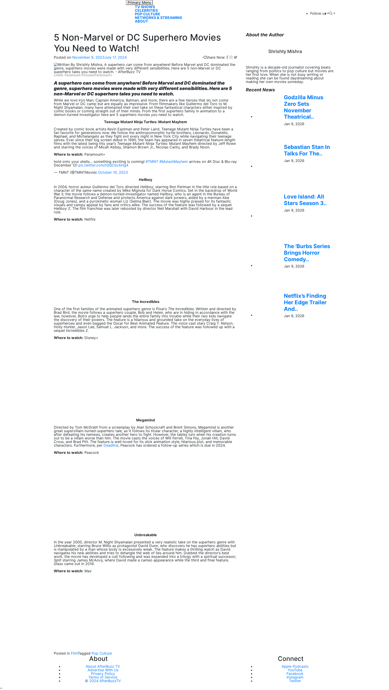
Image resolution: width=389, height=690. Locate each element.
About (141, 21)
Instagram (295, 677)
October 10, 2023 (113, 172)
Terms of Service (102, 677)
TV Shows (145, 7)
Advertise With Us (103, 670)
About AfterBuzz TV (103, 666)
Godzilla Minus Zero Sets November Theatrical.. (303, 107)
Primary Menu (139, 2)
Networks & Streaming (158, 17)
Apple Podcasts (295, 666)
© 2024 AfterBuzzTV (103, 680)
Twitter (295, 680)
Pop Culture (147, 14)
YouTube (295, 670)
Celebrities (146, 10)
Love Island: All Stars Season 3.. (305, 199)
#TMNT (152, 161)
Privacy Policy (103, 673)
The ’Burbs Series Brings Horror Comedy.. (307, 253)
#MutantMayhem (173, 161)
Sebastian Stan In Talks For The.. (307, 150)
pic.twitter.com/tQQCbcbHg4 (103, 165)
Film (74, 653)
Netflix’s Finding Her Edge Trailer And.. (305, 302)
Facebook (295, 673)
